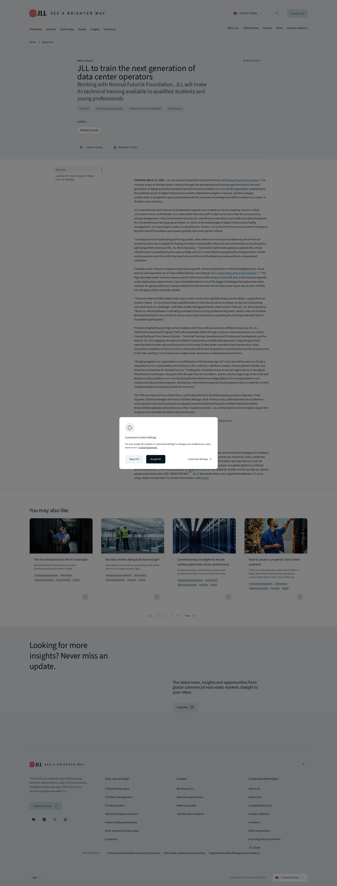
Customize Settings (200, 459)
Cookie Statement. (147, 447)
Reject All (134, 459)
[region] (168, 443)
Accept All (156, 459)
